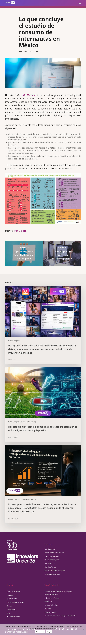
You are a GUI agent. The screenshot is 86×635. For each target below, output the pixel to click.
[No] (83, 629)
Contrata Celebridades (52, 574)
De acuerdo (40, 632)
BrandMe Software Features (54, 553)
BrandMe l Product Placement (55, 571)
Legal (8, 613)
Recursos (48, 609)
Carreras (9, 606)
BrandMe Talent (50, 567)
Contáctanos (11, 609)
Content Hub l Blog (51, 605)
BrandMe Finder (50, 549)
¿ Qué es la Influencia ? (52, 598)
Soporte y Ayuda (50, 612)
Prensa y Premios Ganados (16, 602)
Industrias (10, 595)
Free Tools (48, 601)
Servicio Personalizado (52, 556)
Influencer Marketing (28, 422)
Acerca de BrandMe (13, 592)
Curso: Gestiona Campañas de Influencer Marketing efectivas (58, 593)
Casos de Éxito (12, 599)
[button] (80, 3)
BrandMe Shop (50, 563)
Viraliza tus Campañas (52, 560)
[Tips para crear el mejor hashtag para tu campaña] (24, 253)
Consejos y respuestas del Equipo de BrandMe (60, 616)
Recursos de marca (13, 617)
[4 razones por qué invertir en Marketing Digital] (62, 253)
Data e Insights (14, 341)
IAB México (28, 95)
